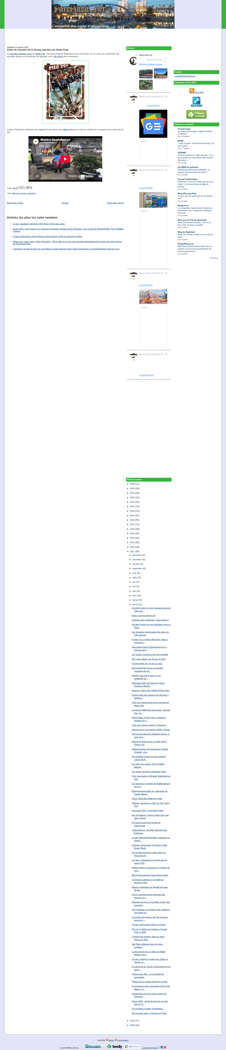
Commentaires (123, 1040)
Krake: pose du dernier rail (143, 615)
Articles (111, 1040)
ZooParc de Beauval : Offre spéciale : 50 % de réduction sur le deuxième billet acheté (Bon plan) (195, 157)
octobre (136, 564)
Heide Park (40, 54)
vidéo (64, 129)
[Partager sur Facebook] (27, 187)
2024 (132, 493)
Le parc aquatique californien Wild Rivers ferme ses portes (39, 224)
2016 (132, 529)
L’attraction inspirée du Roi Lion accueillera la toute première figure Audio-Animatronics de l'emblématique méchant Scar (66, 249)
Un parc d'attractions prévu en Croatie (148, 924)
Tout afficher (214, 258)
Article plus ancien (115, 203)
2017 (132, 524)
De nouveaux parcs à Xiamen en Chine (149, 1013)
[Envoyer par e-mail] (19, 187)
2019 (132, 515)
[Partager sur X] (24, 187)
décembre (137, 555)
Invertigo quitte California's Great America (150, 620)
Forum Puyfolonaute (187, 179)
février (135, 600)
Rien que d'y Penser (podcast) (192, 220)
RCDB (180, 141)
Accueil (65, 203)
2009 (132, 1025)
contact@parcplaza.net (184, 76)
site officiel (58, 56)
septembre (137, 568)
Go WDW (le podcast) (188, 167)
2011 (132, 551)
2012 (132, 547)
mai (134, 586)
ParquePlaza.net (185, 244)
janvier (135, 604)
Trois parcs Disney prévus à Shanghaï (149, 725)
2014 (132, 538)
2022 (132, 502)
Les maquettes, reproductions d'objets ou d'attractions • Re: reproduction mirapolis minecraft (195, 210)
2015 (132, 533)
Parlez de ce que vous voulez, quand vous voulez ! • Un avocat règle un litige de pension (195, 184)
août (134, 573)
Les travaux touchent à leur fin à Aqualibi (150, 654)
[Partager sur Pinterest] (30, 187)
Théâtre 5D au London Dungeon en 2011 (149, 982)
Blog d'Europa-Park (187, 193)
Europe (23, 193)
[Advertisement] (113, 36)
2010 (132, 1021)
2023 (132, 497)
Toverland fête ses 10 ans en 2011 (147, 663)
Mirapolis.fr (183, 205)
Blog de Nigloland (186, 232)
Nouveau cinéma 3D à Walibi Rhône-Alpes (150, 690)
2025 (132, 488)
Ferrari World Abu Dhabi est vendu (147, 798)
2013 (132, 542)
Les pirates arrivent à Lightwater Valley (149, 771)
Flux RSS (199, 92)
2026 (132, 484)
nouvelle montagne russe (21, 54)
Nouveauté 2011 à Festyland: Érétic (148, 810)
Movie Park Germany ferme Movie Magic (150, 875)
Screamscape (184, 129)
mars (134, 595)
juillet (135, 577)
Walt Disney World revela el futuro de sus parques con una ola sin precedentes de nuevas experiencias (195, 248)
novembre (137, 559)
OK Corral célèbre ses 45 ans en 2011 (149, 659)
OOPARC (182, 153)
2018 (132, 520)
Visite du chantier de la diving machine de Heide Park (38, 49)
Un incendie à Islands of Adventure (147, 1009)
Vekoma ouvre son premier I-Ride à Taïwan (151, 729)
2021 (132, 506)
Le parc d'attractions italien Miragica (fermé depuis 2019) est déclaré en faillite (47, 236)
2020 (132, 511)
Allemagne (16, 193)
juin (134, 582)
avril (134, 591)
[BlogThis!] (22, 187)
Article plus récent (15, 203)
